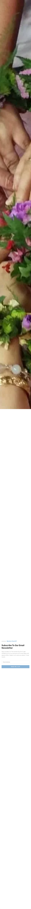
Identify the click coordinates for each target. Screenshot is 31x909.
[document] (15, 454)
